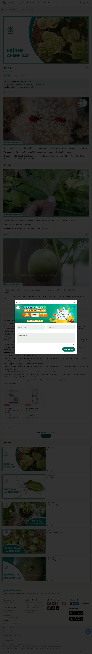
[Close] (74, 302)
